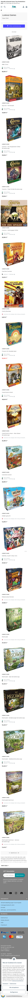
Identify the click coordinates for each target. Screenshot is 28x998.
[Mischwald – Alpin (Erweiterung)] (14, 659)
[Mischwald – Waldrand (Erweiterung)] (14, 742)
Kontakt (3, 907)
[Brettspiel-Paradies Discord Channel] (22, 893)
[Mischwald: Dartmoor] (14, 783)
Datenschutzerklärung (17, 980)
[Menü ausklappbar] (1, 7)
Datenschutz (13, 983)
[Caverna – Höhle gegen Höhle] (14, 213)
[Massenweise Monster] (14, 580)
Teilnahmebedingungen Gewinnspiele (11, 902)
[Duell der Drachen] (14, 254)
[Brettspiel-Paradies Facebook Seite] (5, 893)
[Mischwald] (14, 620)
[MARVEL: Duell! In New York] (14, 539)
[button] (23, 7)
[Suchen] (5, 7)
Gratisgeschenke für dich (7, 905)
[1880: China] (14, 47)
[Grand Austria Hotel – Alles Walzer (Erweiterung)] (14, 416)
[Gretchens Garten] (14, 457)
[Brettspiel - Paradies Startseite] (14, 6)
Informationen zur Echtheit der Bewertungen (14, 996)
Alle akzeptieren (14, 987)
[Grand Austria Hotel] (14, 375)
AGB (2, 922)
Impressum (5, 983)
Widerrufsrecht (5, 920)
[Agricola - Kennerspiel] (14, 88)
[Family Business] (14, 294)
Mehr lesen (4, 865)
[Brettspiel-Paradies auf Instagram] (16, 893)
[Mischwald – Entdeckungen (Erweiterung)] (14, 701)
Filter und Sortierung (15, 26)
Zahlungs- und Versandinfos (8, 910)
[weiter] (18, 853)
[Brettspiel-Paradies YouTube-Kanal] (10, 893)
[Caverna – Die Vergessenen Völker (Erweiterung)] (14, 129)
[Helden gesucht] (14, 499)
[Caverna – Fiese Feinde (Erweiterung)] (14, 172)
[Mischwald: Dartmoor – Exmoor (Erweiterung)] (14, 823)
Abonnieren (20, 875)
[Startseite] (1, 10)
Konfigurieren (14, 992)
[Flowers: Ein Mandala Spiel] (14, 334)
